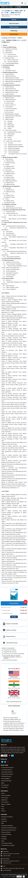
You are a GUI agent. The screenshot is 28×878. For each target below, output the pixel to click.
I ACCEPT (19, 876)
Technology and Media (7, 843)
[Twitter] (8, 762)
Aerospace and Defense (7, 816)
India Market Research (7, 769)
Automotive (4, 821)
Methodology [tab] (14, 30)
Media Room (4, 799)
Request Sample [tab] (14, 34)
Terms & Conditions (6, 795)
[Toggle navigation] (25, 3)
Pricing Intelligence (6, 778)
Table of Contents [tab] (14, 27)
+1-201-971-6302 (6, 855)
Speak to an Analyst (11, 630)
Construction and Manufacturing (9, 827)
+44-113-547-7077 (7, 863)
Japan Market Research (7, 772)
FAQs (3, 806)
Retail (3, 841)
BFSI (3, 823)
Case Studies (5, 787)
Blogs (3, 783)
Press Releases (5, 785)
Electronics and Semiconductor (9, 830)
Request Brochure (10, 636)
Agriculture (4, 819)
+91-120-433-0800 (6, 870)
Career (3, 793)
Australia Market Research (8, 767)
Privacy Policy (8, 876)
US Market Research (6, 776)
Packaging (4, 838)
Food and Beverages (6, 834)
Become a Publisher (6, 804)
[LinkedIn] (2, 762)
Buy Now (14, 19)
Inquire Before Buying (11, 642)
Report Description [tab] (14, 23)
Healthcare (4, 836)
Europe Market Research (7, 774)
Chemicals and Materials (7, 825)
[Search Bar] (22, 3)
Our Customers (5, 802)
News (3, 808)
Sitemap (3, 810)
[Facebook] (5, 762)
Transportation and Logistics (8, 845)
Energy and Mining (6, 832)
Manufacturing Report (7, 780)
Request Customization (12, 623)
